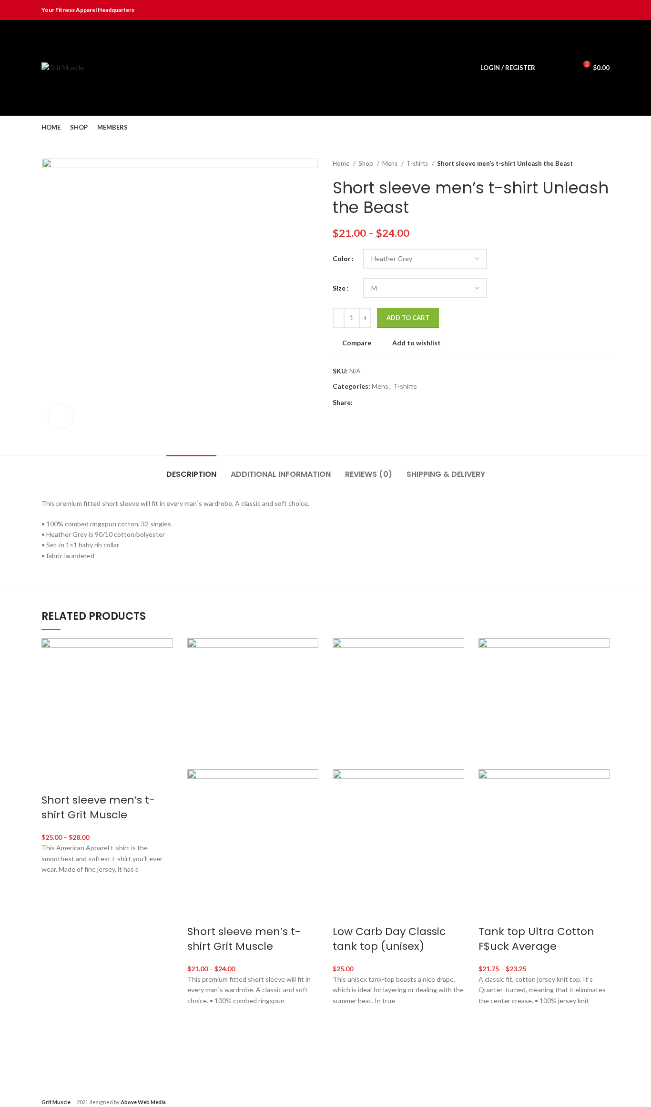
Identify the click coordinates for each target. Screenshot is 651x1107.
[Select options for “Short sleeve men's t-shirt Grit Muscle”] (53, 911)
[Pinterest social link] (582, 10)
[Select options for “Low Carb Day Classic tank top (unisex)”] (344, 1042)
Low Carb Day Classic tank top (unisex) (389, 939)
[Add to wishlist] (53, 887)
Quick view (53, 934)
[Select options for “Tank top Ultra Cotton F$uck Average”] (490, 1042)
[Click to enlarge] (60, 416)
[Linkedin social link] (593, 10)
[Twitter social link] (571, 10)
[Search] (548, 67)
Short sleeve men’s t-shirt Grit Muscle (98, 807)
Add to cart (408, 318)
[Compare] (53, 781)
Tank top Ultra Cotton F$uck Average (536, 939)
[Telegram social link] (604, 10)
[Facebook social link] (560, 10)
